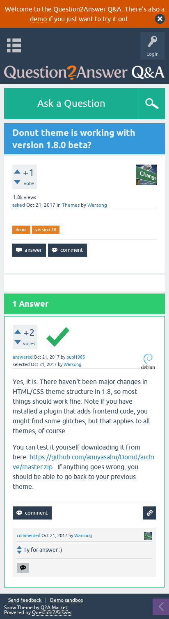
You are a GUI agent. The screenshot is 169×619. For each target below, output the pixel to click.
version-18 (45, 229)
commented (28, 535)
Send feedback (24, 600)
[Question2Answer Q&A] (84, 70)
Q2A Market (54, 607)
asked (18, 205)
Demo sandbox (66, 600)
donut (21, 229)
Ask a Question (71, 103)
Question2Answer (52, 612)
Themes (71, 205)
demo (38, 19)
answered (22, 357)
